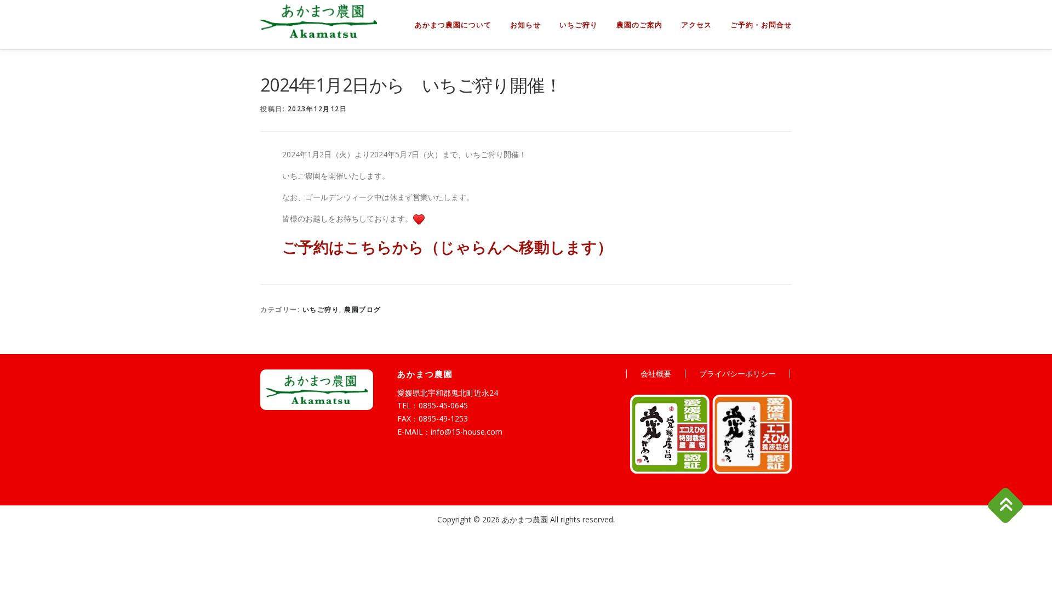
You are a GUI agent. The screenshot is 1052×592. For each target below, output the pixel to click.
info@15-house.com (466, 431)
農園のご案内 (639, 25)
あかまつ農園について (453, 25)
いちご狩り (578, 25)
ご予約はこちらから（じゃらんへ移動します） (447, 246)
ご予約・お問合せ (761, 25)
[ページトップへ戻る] (1005, 505)
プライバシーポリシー (737, 373)
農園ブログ (362, 309)
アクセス (696, 25)
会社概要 (656, 373)
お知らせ (525, 25)
